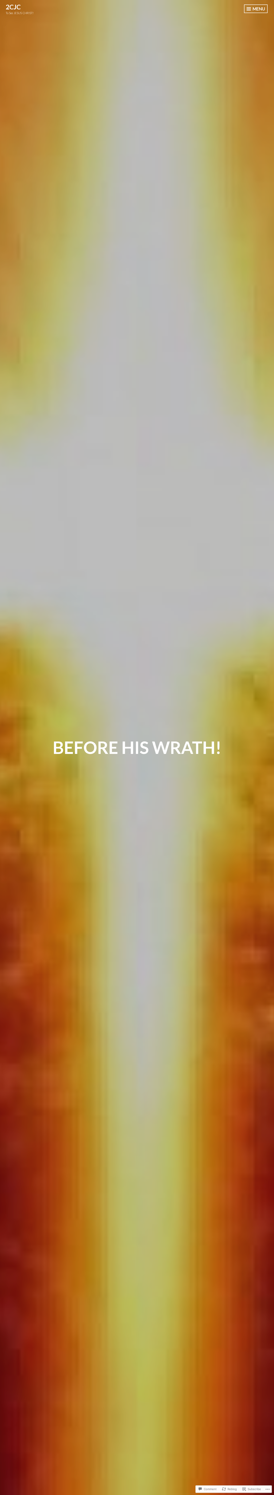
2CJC (13, 7)
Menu (258, 8)
